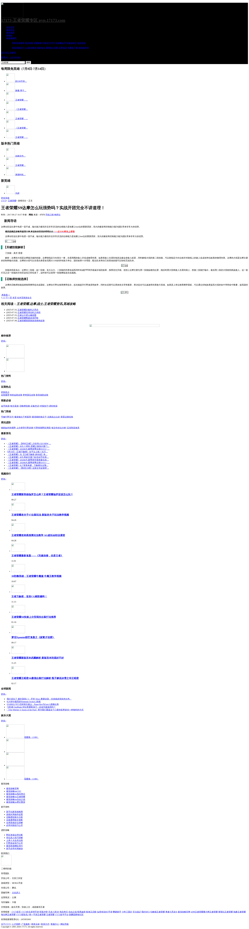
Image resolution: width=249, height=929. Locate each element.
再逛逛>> (6, 295)
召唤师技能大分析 (14, 817)
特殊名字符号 (49, 43)
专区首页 (10, 27)
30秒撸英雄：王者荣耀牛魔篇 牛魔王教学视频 (36, 576)
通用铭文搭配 (52, 48)
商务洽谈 (35, 924)
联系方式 (45, 924)
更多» (3, 341)
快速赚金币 (61, 43)
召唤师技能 (24, 406)
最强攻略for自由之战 (15, 799)
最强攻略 (29, 43)
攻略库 (13, 52)
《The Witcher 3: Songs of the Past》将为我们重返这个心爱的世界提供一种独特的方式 (45, 710)
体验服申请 (83, 48)
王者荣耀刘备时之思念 (28, 310)
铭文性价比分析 (58, 428)
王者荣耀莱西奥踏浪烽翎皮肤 (31, 321)
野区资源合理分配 (14, 835)
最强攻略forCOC (13, 791)
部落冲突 (43, 912)
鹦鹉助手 (117, 912)
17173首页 (16, 912)
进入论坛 (5, 52)
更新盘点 (5, 392)
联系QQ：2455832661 (11, 57)
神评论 (57, 215)
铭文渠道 (14, 406)
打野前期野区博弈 (42, 428)
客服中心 (55, 924)
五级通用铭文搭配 (14, 820)
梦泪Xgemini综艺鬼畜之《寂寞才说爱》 (33, 637)
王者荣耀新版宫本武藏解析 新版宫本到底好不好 (37, 657)
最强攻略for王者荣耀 (15, 797)
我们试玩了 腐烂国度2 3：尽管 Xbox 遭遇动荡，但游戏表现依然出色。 (39, 699)
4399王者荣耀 (197, 912)
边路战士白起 (53, 417)
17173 (3, 201)
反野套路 (63, 48)
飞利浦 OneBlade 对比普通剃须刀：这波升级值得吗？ (31, 707)
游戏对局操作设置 (14, 814)
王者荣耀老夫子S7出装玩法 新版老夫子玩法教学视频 (40, 514)
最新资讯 (10, 30)
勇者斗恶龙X (171, 912)
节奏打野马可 (7, 417)
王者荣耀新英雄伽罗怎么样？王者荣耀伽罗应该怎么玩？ (42, 494)
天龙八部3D (53, 912)
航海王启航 (91, 912)
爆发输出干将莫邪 (22, 417)
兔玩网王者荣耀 (8, 914)
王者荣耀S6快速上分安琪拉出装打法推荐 (33, 617)
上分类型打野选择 (24, 428)
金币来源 (5, 406)
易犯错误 (53, 406)
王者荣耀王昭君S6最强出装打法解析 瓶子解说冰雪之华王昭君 (45, 678)
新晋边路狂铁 (67, 417)
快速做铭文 (71, 43)
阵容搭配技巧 (18, 48)
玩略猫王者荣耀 (157, 912)
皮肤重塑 (5, 395)
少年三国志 (127, 912)
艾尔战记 (137, 912)
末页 (14, 298)
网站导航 (64, 924)
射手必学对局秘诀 (14, 848)
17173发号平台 (61, 914)
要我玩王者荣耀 (225, 912)
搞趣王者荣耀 (239, 912)
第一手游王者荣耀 (37, 914)
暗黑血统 (81, 912)
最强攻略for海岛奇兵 (15, 794)
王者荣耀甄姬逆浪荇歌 (28, 318)
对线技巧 (44, 406)
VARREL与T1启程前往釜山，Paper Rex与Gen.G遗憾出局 (33, 704)
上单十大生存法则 (14, 840)
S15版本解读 (30, 48)
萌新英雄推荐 (18, 43)
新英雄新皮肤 (42, 395)
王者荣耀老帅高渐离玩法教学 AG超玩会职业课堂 (38, 535)
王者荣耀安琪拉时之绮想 (29, 312)
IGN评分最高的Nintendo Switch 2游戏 (24, 702)
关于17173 (5, 924)
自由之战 (72, 912)
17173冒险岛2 (22, 914)
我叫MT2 (145, 912)
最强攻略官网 (12, 788)
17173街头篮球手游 (30, 912)
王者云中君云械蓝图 (27, 315)
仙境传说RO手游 (104, 912)
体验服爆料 (11, 38)
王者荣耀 (12, 201)
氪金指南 (81, 43)
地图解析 (38, 43)
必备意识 (35, 406)
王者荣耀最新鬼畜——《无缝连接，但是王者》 (37, 555)
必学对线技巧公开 (14, 825)
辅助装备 (41, 48)
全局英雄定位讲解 (14, 822)
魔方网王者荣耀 (210, 912)
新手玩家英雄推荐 (14, 812)
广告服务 (26, 924)
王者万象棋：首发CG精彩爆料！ (29, 596)
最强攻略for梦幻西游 (15, 802)
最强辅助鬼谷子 (39, 417)
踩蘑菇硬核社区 (76, 914)
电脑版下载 (73, 48)
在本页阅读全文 (24, 298)
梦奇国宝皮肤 (29, 395)
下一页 (9, 298)
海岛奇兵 (64, 912)
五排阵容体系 (73, 428)
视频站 (9, 35)
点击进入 (16, 893)
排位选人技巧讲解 (14, 838)
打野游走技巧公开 (14, 843)
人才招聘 (16, 924)
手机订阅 (49, 215)
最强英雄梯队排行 (14, 846)
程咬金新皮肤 (16, 395)
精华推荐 (10, 33)
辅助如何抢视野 (8, 428)
